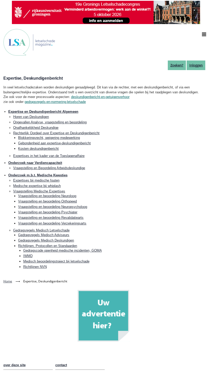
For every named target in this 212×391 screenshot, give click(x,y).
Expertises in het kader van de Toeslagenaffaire (49, 156)
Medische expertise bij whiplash (37, 186)
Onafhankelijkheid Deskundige (35, 128)
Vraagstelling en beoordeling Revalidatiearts (51, 218)
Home (7, 281)
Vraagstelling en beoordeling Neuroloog (47, 196)
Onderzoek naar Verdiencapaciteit (35, 163)
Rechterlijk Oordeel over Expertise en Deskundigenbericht (56, 133)
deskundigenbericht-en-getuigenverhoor (100, 97)
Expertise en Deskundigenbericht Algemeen (43, 112)
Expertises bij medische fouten (36, 180)
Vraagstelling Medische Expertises (39, 191)
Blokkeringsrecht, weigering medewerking (49, 138)
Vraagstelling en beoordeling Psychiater (47, 212)
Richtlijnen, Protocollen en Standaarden (47, 246)
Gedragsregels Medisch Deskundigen (46, 240)
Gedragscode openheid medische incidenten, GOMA (62, 250)
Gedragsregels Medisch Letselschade (41, 230)
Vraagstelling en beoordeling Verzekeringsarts (52, 223)
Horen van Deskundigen (31, 117)
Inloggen (196, 65)
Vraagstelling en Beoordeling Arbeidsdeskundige (49, 168)
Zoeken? (176, 65)
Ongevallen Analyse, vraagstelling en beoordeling (50, 122)
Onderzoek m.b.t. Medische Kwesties (37, 175)
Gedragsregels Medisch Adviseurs (43, 235)
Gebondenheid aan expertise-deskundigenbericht (54, 143)
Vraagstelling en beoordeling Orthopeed (47, 201)
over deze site (14, 365)
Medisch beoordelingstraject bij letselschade (56, 261)
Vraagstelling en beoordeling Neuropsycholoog (52, 207)
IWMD (28, 256)
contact (61, 365)
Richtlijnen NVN (35, 267)
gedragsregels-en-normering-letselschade (55, 102)
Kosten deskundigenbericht (38, 149)
